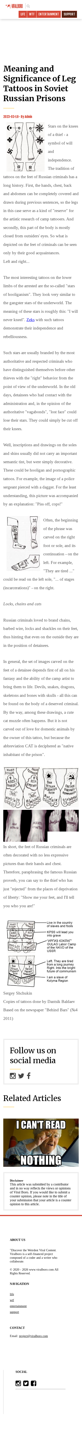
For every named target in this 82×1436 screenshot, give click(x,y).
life (23, 14)
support (69, 14)
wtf (32, 14)
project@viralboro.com (33, 1336)
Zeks (30, 319)
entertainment (48, 14)
